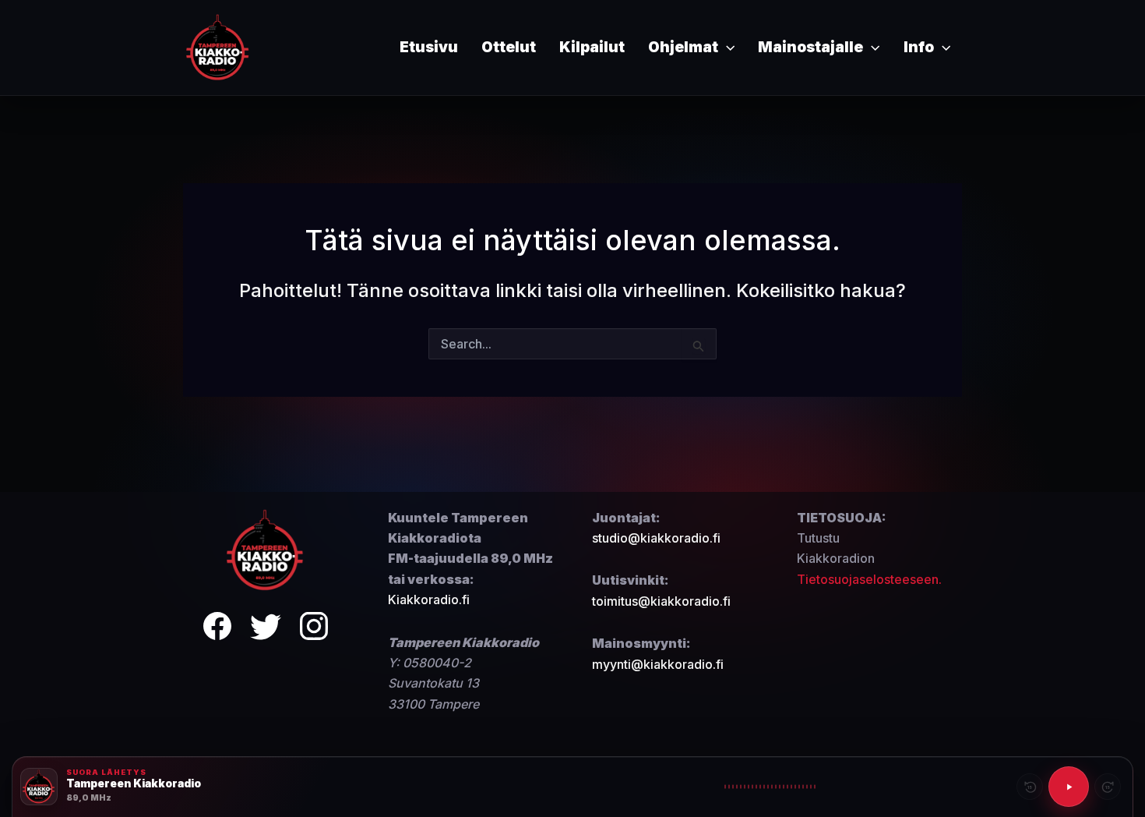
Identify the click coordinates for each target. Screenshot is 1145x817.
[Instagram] (314, 628)
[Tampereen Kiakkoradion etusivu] (265, 549)
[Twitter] (265, 628)
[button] (726, 47)
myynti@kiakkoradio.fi (658, 664)
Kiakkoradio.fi (429, 599)
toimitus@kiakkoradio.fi (661, 601)
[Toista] (1068, 786)
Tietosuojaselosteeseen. (869, 579)
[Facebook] (217, 628)
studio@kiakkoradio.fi (656, 538)
